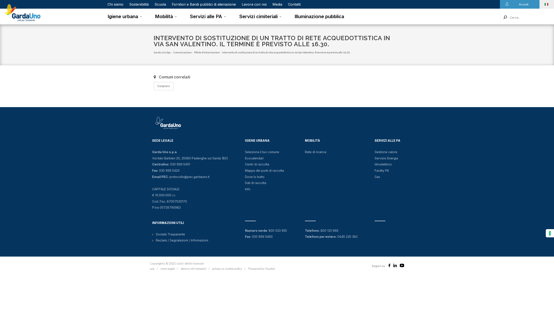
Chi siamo (115, 4)
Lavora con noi (254, 4)
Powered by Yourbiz (261, 268)
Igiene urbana (123, 16)
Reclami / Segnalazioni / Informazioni (182, 240)
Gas (377, 177)
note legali (168, 268)
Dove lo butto (254, 177)
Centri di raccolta (257, 164)
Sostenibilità (139, 4)
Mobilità (164, 16)
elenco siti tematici (193, 268)
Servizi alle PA (206, 16)
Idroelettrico (383, 164)
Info (247, 189)
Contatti (294, 4)
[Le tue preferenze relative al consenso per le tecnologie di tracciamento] (550, 233)
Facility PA (382, 170)
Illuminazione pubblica (319, 16)
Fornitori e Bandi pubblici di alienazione (204, 4)
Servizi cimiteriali (258, 16)
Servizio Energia (386, 158)
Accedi (523, 4)
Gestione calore (386, 152)
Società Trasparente (170, 234)
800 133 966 (329, 230)
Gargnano (163, 86)
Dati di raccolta (255, 183)
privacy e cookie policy (227, 268)
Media (277, 4)
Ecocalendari (254, 158)
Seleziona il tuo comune (262, 152)
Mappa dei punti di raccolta (264, 170)
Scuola (160, 4)
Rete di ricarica (315, 152)
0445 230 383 (347, 236)
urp (152, 268)
